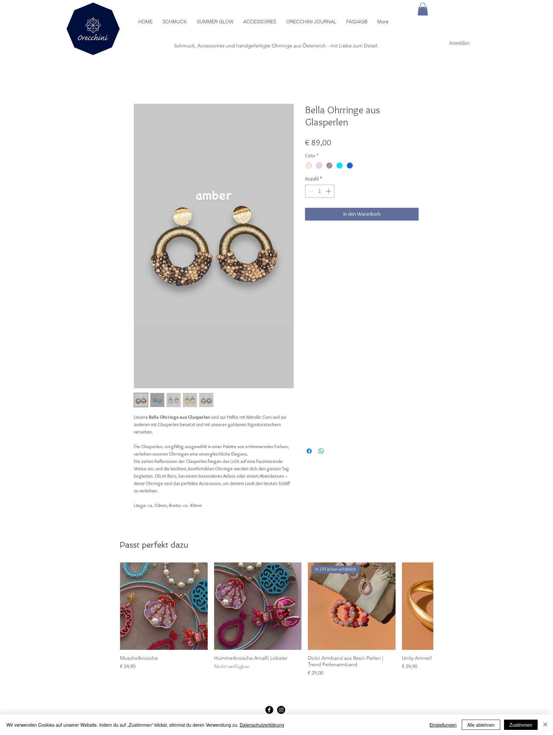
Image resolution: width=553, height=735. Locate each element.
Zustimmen (520, 725)
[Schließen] (545, 725)
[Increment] (329, 191)
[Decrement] (310, 191)
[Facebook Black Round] (269, 710)
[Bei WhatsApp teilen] (321, 451)
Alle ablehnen (481, 725)
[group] (276, 619)
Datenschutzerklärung (262, 725)
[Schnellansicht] (164, 606)
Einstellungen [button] (443, 725)
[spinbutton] (320, 191)
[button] (422, 9)
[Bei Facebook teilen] (309, 451)
